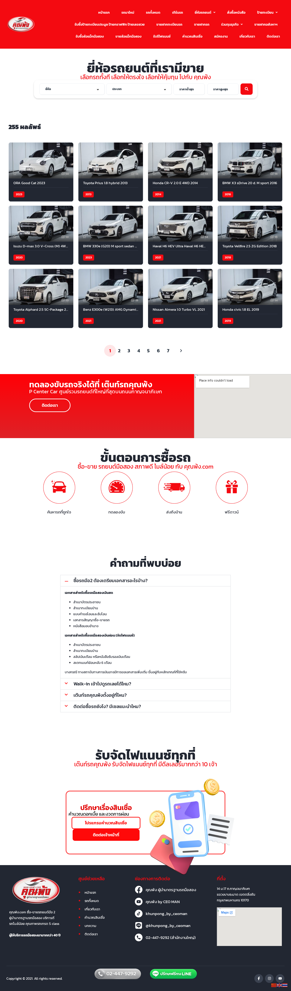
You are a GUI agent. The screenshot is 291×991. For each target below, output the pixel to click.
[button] (205, 12)
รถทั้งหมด (153, 12)
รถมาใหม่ (127, 12)
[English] (279, 984)
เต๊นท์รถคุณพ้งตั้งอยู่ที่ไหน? (100, 695)
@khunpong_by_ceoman (168, 925)
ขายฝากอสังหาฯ (266, 24)
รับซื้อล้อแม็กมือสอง (90, 36)
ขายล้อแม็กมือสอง (128, 36)
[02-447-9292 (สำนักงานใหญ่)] (139, 937)
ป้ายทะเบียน (265, 12)
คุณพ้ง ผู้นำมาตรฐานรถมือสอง (171, 890)
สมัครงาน (221, 36)
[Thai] (285, 984)
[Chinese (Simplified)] (274, 984)
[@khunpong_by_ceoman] (139, 925)
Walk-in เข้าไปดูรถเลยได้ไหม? (102, 683)
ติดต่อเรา (273, 36)
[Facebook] (258, 978)
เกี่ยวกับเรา (247, 36)
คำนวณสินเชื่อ (192, 36)
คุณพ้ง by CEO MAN (163, 902)
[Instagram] (269, 978)
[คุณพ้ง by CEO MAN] (139, 901)
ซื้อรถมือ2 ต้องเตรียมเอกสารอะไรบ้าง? (110, 580)
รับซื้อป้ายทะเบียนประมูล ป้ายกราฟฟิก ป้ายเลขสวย (110, 24)
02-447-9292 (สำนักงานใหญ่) (171, 937)
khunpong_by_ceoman (166, 914)
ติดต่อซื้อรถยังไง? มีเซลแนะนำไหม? (107, 706)
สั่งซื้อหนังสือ (236, 12)
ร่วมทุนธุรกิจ (230, 24)
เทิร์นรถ (177, 12)
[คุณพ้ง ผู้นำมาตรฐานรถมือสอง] (139, 889)
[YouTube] (280, 978)
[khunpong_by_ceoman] (139, 913)
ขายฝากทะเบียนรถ (169, 24)
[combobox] (72, 89)
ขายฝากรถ (201, 24)
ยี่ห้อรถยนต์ (203, 12)
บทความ (90, 925)
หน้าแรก (104, 12)
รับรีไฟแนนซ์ (162, 36)
